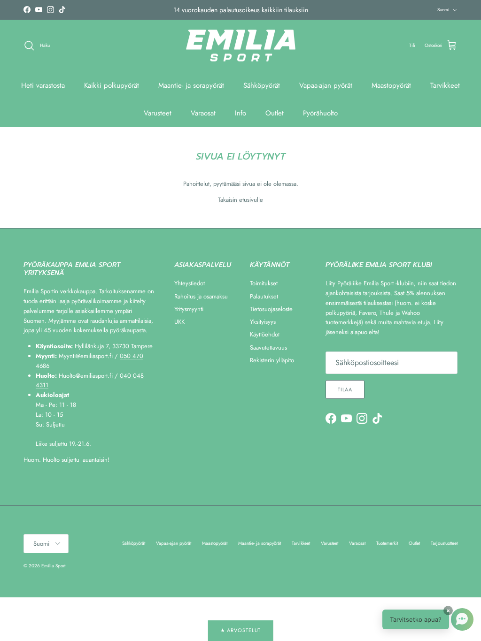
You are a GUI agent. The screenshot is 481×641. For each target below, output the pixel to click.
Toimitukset (264, 283)
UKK (179, 321)
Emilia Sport (53, 565)
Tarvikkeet (445, 85)
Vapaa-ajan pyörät (325, 85)
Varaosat (203, 113)
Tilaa (345, 389)
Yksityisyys (263, 321)
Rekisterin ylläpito (272, 360)
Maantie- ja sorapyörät (191, 85)
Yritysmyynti (188, 309)
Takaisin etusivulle (240, 199)
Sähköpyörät (261, 85)
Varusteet (157, 113)
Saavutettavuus (268, 347)
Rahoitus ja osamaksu (201, 296)
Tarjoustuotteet (444, 543)
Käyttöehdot (264, 334)
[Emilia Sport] (241, 45)
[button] (427, 619)
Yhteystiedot (189, 283)
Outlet (274, 113)
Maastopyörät (391, 85)
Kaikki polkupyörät (111, 85)
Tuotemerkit (387, 543)
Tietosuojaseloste (271, 309)
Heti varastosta (43, 85)
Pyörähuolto (320, 113)
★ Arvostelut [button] (240, 630)
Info (240, 113)
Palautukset (264, 296)
